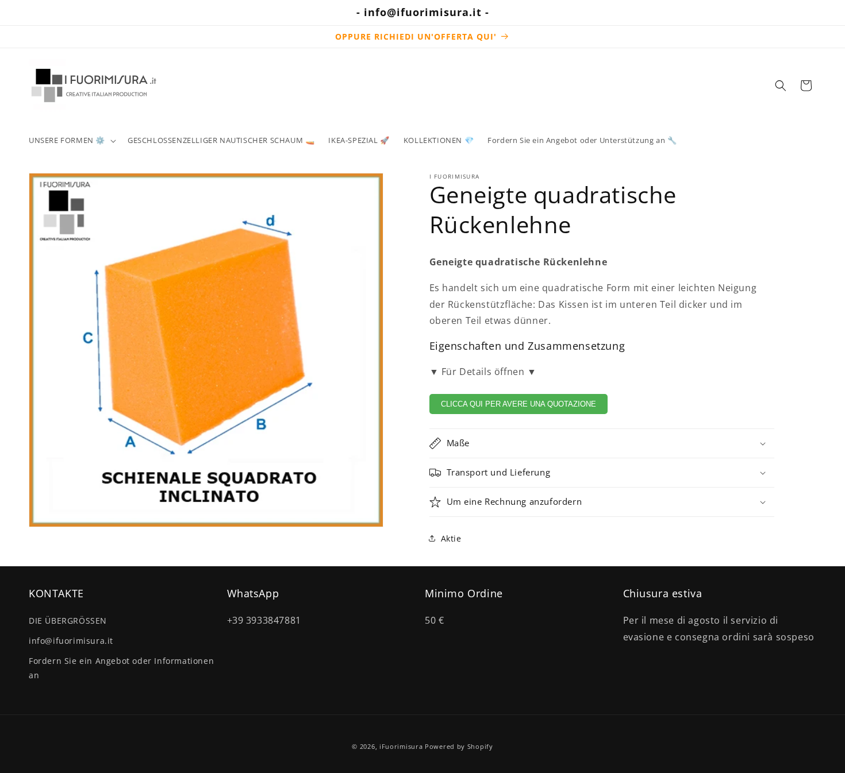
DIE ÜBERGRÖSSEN (68, 620)
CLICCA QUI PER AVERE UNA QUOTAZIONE (518, 404)
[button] (71, 140)
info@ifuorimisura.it (71, 640)
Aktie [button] (451, 538)
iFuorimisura (400, 746)
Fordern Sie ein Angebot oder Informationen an (121, 668)
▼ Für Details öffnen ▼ (483, 371)
